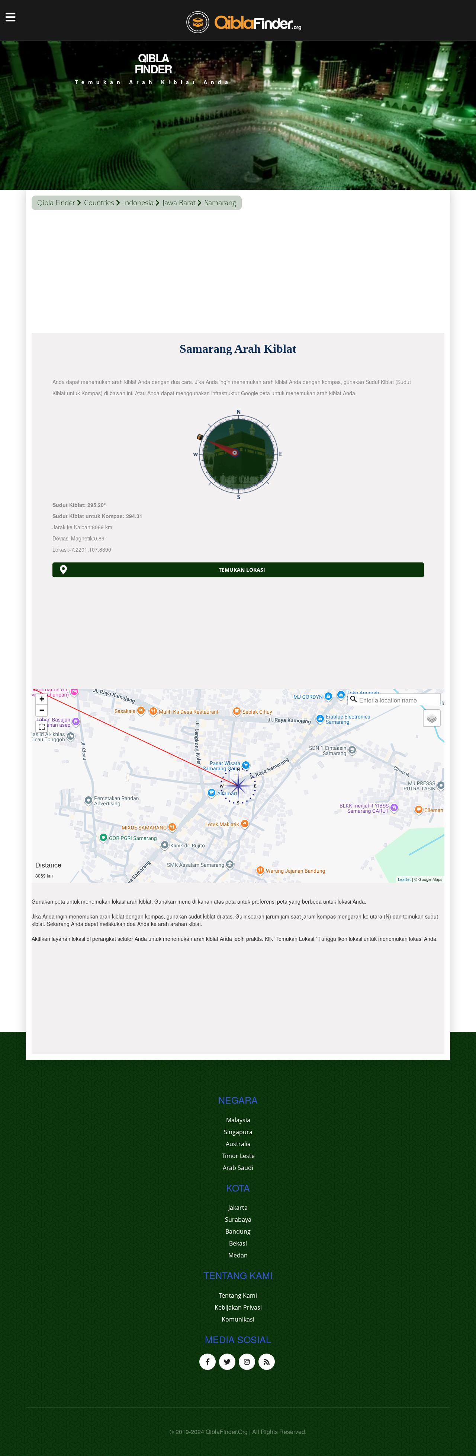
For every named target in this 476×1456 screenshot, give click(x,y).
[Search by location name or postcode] (353, 699)
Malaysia (238, 1120)
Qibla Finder (56, 202)
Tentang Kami (238, 1295)
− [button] (41, 710)
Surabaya (238, 1219)
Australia (238, 1144)
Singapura (238, 1132)
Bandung (238, 1231)
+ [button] (41, 699)
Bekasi (238, 1243)
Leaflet (404, 879)
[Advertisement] (238, 273)
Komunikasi (238, 1319)
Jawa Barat (179, 202)
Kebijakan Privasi (238, 1307)
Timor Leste (238, 1156)
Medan (238, 1255)
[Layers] (432, 718)
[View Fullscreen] (41, 726)
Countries (99, 202)
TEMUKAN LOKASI (242, 569)
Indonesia (138, 202)
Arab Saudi (238, 1168)
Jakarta (238, 1207)
